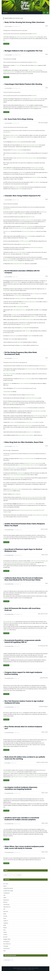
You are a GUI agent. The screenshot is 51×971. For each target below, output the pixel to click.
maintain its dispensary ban (30, 301)
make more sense (30, 432)
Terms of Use (34, 968)
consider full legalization (17, 309)
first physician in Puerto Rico (19, 263)
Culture (38, 762)
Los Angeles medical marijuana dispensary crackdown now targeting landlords (21, 788)
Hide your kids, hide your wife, (9, 621)
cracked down (20, 473)
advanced (36, 65)
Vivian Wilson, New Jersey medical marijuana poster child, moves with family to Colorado (24, 847)
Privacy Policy (23, 968)
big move (7, 394)
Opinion (5, 932)
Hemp (4, 918)
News (46, 25)
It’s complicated (22, 303)
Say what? (45, 529)
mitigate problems (17, 141)
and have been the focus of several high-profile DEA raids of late (26, 775)
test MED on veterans (24, 241)
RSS (37, 968)
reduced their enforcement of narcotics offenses (26, 158)
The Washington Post (20, 213)
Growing (5, 916)
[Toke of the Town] (26, 4)
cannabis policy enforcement (31, 398)
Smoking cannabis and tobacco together (11, 468)
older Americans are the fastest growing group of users (25, 37)
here (4, 40)
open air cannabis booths (35, 98)
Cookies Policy (28, 968)
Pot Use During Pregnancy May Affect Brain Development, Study (21, 353)
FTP (4, 909)
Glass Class (5, 911)
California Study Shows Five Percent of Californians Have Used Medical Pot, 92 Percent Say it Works (24, 579)
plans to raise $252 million (13, 402)
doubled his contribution (20, 298)
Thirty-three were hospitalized (9, 373)
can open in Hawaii (18, 295)
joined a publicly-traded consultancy (26, 435)
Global (4, 913)
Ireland (40, 309)
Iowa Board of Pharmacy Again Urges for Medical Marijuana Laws (23, 550)
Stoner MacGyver (7, 943)
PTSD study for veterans (16, 149)
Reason (13, 213)
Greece (24, 309)
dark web (27, 330)
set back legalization (20, 306)
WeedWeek (34, 33)
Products (5, 934)
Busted (4, 886)
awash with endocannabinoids (36, 247)
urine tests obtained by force (29, 503)
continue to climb (13, 422)
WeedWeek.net (7, 132)
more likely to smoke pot (14, 135)
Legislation (42, 645)
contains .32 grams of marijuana (17, 477)
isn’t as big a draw (15, 314)
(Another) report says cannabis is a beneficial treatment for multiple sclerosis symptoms (22, 819)
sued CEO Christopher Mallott (39, 415)
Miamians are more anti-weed (11, 137)
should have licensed (34, 316)
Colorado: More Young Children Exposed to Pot (22, 196)
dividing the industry (30, 394)
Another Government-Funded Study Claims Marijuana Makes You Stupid (25, 525)
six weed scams (24, 407)
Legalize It (41, 706)
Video (4, 950)
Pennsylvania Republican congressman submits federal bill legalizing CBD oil (23, 641)
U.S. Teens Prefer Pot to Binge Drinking (19, 119)
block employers (36, 182)
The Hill (23, 254)
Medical (43, 554)
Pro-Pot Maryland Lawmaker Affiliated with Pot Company (22, 272)
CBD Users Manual (17, 388)
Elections (5, 902)
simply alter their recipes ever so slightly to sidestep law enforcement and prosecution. (29, 776)
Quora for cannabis (26, 324)
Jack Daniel (7, 762)
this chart (10, 383)
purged (29, 335)
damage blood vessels (29, 216)
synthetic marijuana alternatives (10, 771)
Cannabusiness (6, 893)
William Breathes (9, 529)
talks (10, 339)
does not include (27, 236)
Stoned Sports (6, 941)
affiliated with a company (16, 282)
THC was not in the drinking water (29, 231)
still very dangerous (16, 494)
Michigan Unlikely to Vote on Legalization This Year (23, 51)
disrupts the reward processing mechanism (34, 463)
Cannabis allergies (7, 391)
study (7, 213)
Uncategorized (44, 122)
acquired (22, 345)
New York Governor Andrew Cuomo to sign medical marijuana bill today (24, 702)
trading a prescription (21, 153)
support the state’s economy (30, 422)
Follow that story (6, 906)
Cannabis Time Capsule (8, 890)
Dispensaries (6, 900)
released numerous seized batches (20, 228)
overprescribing (8, 258)
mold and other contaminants (27, 226)
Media (39, 613)
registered (21, 172)
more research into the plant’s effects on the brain (28, 465)
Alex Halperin (8, 26)
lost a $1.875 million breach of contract (25, 319)
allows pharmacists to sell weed (15, 489)
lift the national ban (8, 490)
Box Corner (5, 883)
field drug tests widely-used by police (26, 458)
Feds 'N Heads (6, 904)
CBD (38, 645)
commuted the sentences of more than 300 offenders (32, 497)
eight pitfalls (19, 342)
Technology (5, 946)
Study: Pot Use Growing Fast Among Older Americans (24, 22)
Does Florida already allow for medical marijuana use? (23, 727)
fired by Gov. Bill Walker (36, 177)
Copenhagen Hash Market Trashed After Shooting (23, 84)
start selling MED (25, 327)
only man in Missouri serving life (39, 515)
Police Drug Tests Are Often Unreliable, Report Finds (24, 442)
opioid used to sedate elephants (19, 252)
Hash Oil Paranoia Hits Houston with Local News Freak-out (22, 609)
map (4, 223)
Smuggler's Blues (6, 939)
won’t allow (26, 105)
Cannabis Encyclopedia (8, 888)
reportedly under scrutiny (38, 411)
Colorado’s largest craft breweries (25, 425)
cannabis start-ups (13, 335)
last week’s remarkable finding (25, 383)
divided (20, 188)
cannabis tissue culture (26, 244)
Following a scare (6, 231)
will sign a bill (21, 712)
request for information (26, 378)
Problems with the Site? (17, 968)
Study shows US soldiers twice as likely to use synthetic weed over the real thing (25, 758)
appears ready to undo (17, 187)
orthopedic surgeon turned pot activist (30, 145)
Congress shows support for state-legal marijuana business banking (23, 673)
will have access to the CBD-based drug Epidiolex (17, 474)
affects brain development (31, 368)
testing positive (8, 370)
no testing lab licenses (37, 293)
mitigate (9, 254)
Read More (6, 43)
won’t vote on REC (18, 65)
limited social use (39, 106)
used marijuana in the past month (26, 220)
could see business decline (12, 260)
